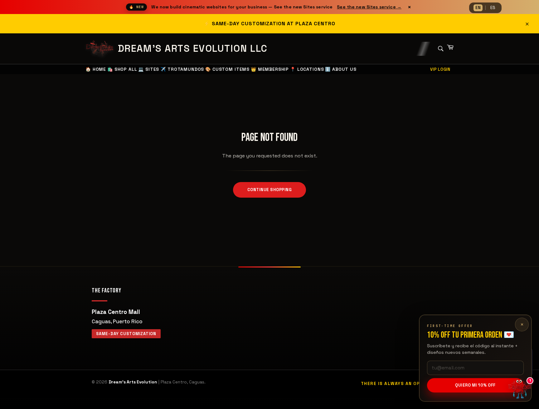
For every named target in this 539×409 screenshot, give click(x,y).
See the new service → (369, 7)
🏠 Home (95, 69)
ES (492, 7)
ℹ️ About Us (340, 69)
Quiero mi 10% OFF (475, 385)
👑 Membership (270, 69)
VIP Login (440, 69)
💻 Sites (148, 69)
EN (478, 7)
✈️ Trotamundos (182, 69)
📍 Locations (307, 69)
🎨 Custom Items (227, 69)
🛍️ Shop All (122, 69)
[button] (520, 390)
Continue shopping (269, 189)
